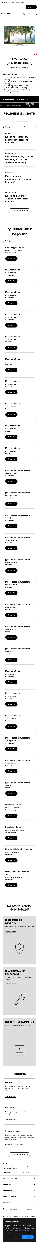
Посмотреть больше (18, 1154)
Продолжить (31, 7)
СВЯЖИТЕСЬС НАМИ (30, 105)
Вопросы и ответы (22, 120)
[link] (35, 55)
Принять (28, 1237)
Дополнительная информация (10, 105)
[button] (19, 138)
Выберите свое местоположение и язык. (13, 2)
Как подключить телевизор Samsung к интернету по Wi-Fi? (17, 91)
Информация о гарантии (19, 68)
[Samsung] (5, 14)
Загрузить (11, 258)
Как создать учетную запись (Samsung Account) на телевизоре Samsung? (17, 87)
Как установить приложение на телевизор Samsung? (19, 83)
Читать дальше (10, 931)
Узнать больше (10, 1096)
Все (12, 120)
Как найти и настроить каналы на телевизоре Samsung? (20, 79)
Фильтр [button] (7, 127)
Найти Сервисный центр (14, 1145)
